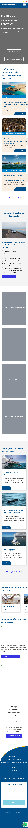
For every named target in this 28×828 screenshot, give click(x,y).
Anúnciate (24, 762)
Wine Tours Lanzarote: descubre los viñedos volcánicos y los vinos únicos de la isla (15, 141)
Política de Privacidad (17, 759)
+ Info (23, 114)
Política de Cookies (5, 762)
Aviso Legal (8, 759)
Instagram (14, 778)
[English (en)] (26, 1)
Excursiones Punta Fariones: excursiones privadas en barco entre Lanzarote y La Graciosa (15, 178)
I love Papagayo (9, 550)
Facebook (8, 778)
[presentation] (14, 88)
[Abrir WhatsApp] (24, 824)
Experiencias (14, 770)
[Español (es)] (23, 1)
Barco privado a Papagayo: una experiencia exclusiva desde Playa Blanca (16, 104)
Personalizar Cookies (16, 762)
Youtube (21, 778)
